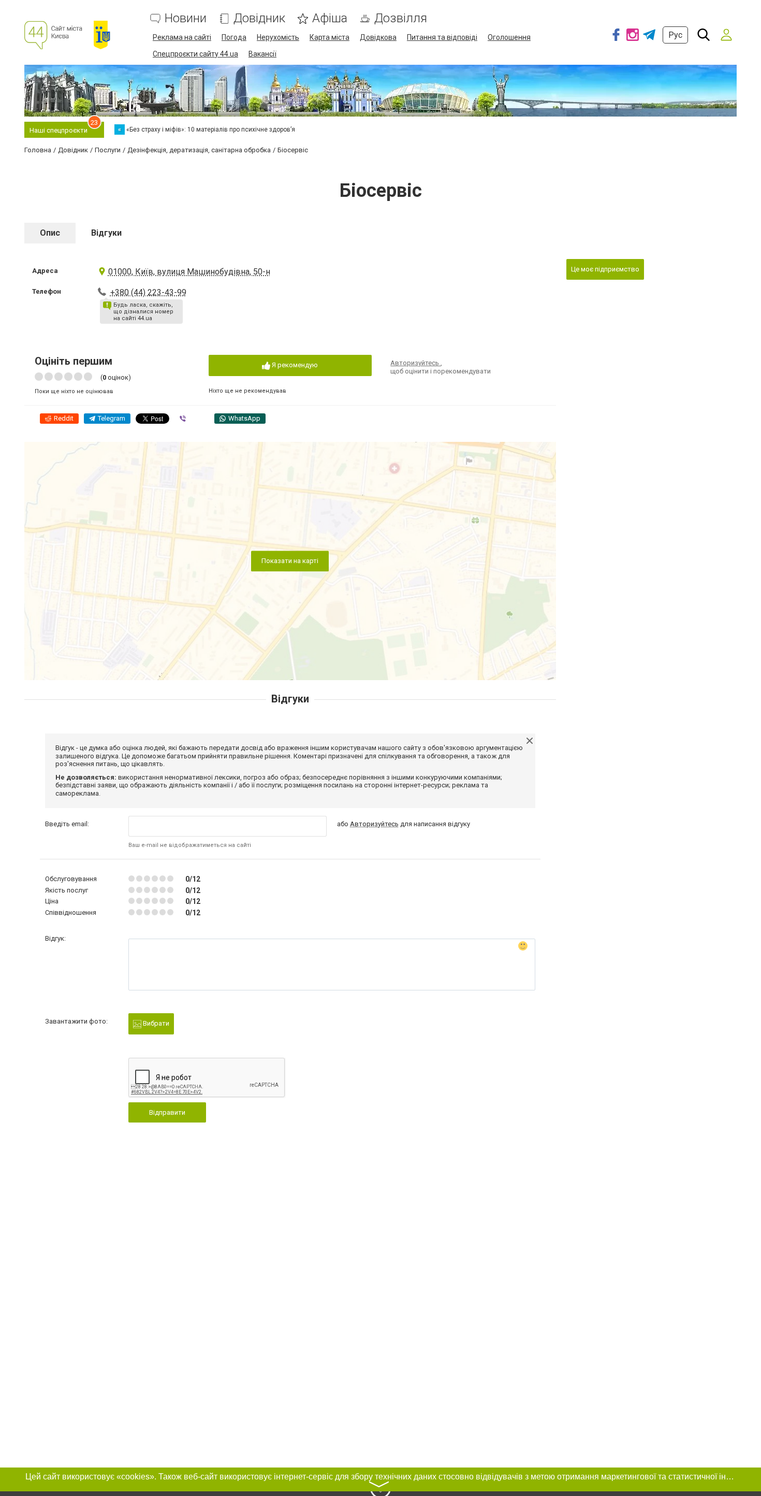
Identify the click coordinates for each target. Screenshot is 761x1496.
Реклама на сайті (182, 37)
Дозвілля (400, 18)
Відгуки (106, 233)
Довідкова (378, 37)
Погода (234, 37)
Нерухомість (278, 37)
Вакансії (262, 54)
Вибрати (155, 1023)
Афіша (329, 18)
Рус (675, 35)
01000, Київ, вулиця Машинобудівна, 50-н (189, 272)
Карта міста (329, 37)
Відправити (167, 1112)
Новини (186, 18)
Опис (50, 233)
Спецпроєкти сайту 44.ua (195, 54)
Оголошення (509, 37)
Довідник (259, 18)
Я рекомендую (294, 365)
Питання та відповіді (442, 37)
